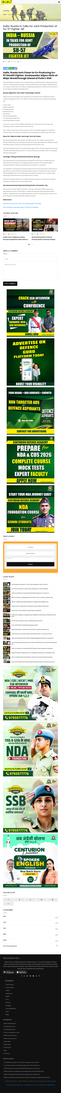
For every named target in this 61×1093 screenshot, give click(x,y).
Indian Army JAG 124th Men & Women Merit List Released (26, 610)
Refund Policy (51, 1085)
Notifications (9, 993)
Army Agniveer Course (9, 1029)
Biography (8, 1005)
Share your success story (10, 1038)
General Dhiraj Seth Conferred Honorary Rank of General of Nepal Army (43, 239)
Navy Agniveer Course (9, 1026)
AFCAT (8, 990)
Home (4, 14)
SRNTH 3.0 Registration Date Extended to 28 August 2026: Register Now (29, 602)
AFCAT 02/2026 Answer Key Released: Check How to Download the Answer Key (32, 657)
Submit (30, 564)
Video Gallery (7, 1041)
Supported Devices (30, 1085)
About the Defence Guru (10, 1023)
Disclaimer (20, 1085)
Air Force (8, 1002)
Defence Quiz (7, 1047)
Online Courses (10, 984)
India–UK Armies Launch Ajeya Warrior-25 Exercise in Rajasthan (20, 207)
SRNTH (8, 996)
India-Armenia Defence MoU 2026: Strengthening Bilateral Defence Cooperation (32, 638)
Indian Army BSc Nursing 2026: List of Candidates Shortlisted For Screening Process (33, 653)
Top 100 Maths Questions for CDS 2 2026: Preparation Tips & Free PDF (29, 584)
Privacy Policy (41, 1085)
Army (7, 999)
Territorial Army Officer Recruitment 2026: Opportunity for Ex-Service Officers (31, 634)
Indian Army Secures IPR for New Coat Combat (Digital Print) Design (22, 203)
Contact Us (7, 1053)
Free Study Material (11, 1008)
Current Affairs (10, 987)
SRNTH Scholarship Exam (10, 1035)
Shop (5, 1050)
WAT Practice (7, 1044)
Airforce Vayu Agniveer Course (12, 1032)
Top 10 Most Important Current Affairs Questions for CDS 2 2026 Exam (29, 589)
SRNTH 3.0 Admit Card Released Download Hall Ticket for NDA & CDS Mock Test (32, 597)
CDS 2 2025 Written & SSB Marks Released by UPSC (24, 625)
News (7, 1011)
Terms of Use (11, 1085)
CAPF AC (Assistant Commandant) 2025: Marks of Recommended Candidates (32, 648)
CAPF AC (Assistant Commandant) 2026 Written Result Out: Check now (30, 593)
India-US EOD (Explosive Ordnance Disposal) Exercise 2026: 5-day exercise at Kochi (33, 662)
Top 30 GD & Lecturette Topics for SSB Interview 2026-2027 (26, 621)
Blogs (7, 1014)
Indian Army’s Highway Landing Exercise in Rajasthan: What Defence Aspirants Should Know (15, 239)
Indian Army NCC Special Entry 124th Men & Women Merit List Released (30, 606)
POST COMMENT (10, 283)
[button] (28, 244)
